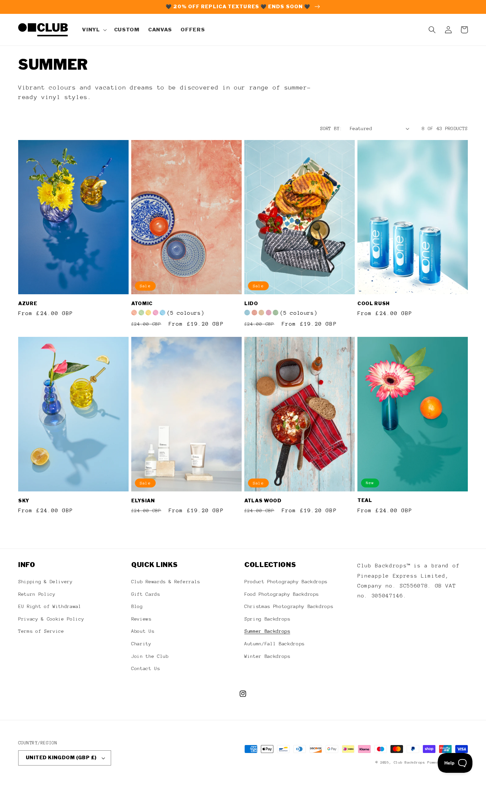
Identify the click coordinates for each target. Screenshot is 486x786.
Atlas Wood (263, 501)
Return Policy (37, 594)
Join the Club (150, 656)
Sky (23, 501)
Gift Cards (145, 594)
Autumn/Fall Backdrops (274, 643)
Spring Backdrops (267, 619)
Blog (137, 606)
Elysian (143, 501)
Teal (364, 500)
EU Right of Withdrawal (49, 606)
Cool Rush (373, 303)
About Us (142, 631)
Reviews (141, 619)
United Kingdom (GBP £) (61, 758)
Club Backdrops (409, 762)
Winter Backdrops (267, 656)
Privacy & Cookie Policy (51, 619)
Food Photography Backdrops (281, 594)
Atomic (142, 303)
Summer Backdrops (267, 631)
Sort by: (331, 128)
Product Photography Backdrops (285, 581)
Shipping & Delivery (45, 581)
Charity (141, 643)
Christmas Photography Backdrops (288, 606)
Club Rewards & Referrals (165, 581)
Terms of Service (41, 631)
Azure (27, 303)
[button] (93, 29)
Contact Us (145, 668)
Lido (251, 303)
